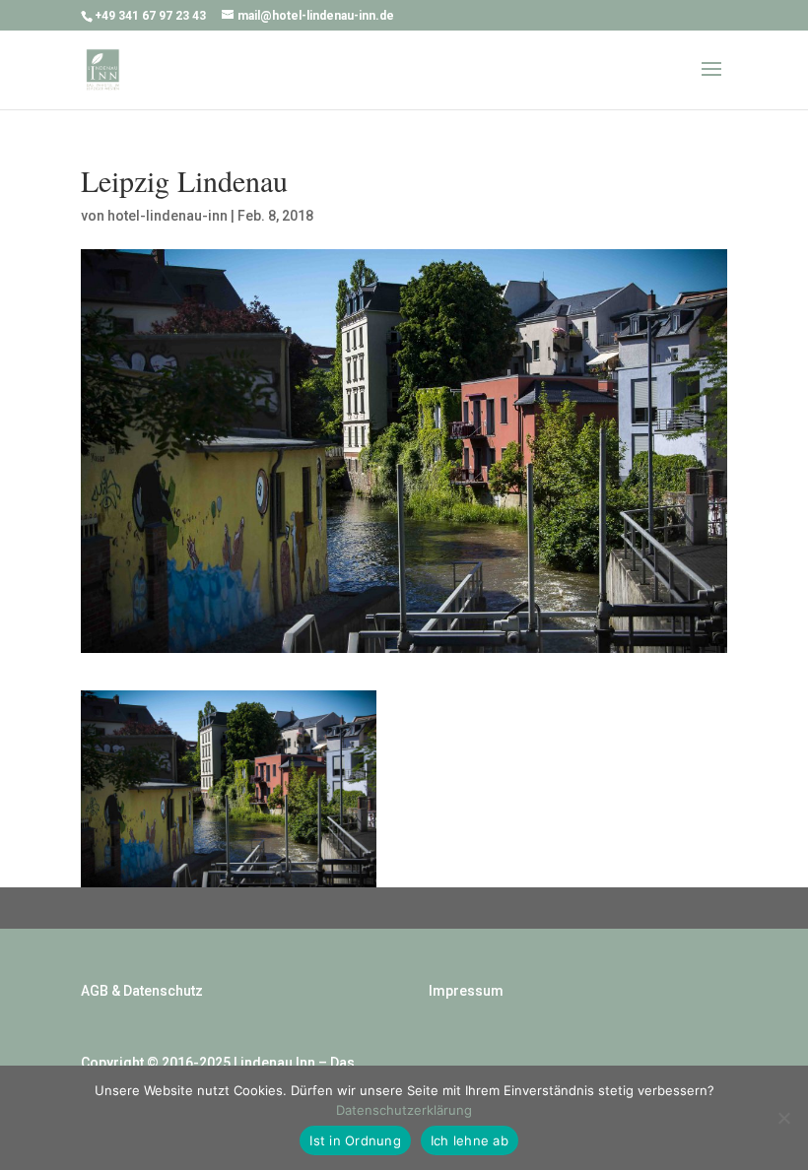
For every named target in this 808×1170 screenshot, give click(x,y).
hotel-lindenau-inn (167, 216)
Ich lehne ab (469, 1140)
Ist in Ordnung (355, 1140)
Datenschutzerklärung (404, 1110)
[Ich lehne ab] (783, 1118)
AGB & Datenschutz (142, 991)
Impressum (466, 991)
